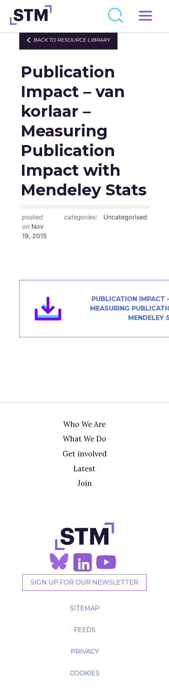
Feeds (85, 630)
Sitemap (84, 608)
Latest (84, 468)
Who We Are (84, 424)
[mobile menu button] (145, 16)
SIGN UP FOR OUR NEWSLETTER (84, 582)
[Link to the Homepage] (30, 16)
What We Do (84, 438)
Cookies (84, 673)
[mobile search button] (116, 16)
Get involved (84, 453)
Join (84, 483)
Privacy (85, 651)
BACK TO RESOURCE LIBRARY (71, 40)
